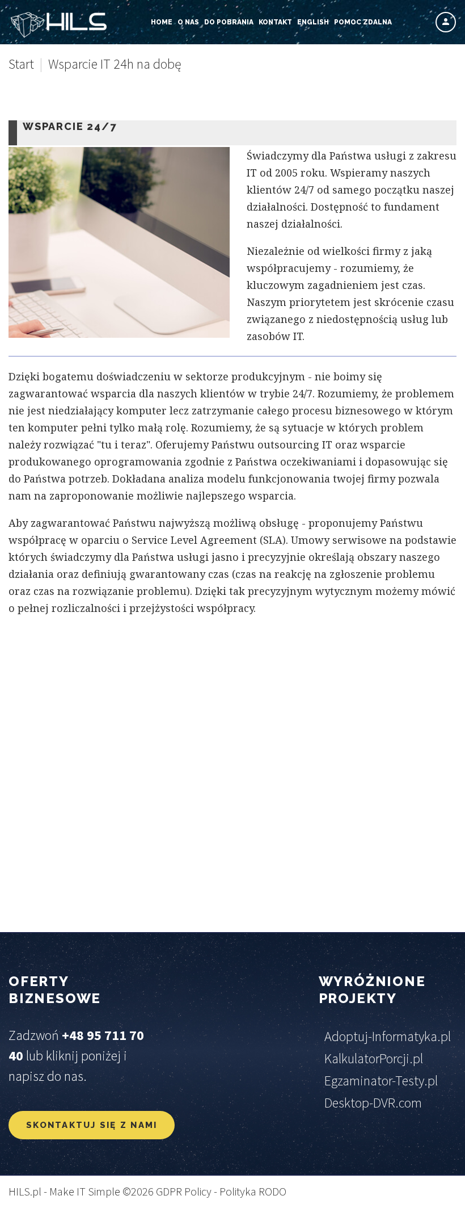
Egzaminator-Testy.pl (381, 1080)
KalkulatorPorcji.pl (373, 1058)
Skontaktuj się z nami (91, 1125)
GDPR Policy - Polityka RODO (221, 1191)
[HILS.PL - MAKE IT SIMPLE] (58, 25)
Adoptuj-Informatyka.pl (387, 1036)
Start (21, 64)
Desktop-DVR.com (373, 1102)
